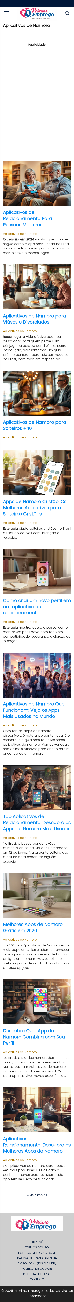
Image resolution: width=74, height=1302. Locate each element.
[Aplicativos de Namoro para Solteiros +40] (37, 393)
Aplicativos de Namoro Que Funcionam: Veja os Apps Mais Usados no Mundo (34, 710)
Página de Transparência (37, 1258)
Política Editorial (37, 1274)
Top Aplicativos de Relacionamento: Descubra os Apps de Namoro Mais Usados (37, 822)
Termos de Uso (37, 1247)
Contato (37, 1279)
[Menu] (6, 13)
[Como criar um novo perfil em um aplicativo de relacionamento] (37, 571)
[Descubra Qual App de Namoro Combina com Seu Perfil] (37, 1001)
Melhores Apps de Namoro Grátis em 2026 (33, 927)
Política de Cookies (37, 1268)
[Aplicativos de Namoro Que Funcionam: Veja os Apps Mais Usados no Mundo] (37, 675)
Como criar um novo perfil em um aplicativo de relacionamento (37, 606)
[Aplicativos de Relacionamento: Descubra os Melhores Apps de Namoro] (37, 1109)
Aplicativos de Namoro (20, 233)
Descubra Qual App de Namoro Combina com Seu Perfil (34, 1037)
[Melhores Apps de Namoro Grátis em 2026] (37, 895)
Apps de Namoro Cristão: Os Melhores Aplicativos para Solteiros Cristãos (34, 507)
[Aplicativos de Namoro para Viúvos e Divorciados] (37, 286)
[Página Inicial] (37, 14)
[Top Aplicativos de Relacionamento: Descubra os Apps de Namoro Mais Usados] (37, 787)
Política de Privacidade (37, 1252)
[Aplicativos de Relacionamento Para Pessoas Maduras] (37, 183)
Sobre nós (37, 1242)
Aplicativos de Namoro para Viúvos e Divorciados (34, 319)
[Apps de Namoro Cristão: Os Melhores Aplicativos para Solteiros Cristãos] (37, 472)
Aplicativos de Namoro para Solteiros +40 (34, 425)
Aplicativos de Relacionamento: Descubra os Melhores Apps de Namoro (37, 1145)
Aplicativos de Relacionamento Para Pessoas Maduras (27, 218)
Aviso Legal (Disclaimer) (37, 1263)
